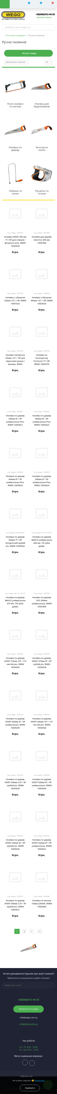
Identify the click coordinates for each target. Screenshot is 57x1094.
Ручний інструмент (16, 35)
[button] (45, 14)
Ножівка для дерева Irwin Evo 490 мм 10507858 (42, 239)
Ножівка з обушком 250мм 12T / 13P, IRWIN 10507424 (15, 300)
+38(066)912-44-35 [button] (28, 999)
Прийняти (30, 1088)
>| (39, 931)
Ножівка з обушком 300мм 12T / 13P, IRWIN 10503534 (42, 300)
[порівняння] (25, 204)
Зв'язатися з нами (28, 1009)
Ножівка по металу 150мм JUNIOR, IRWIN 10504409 (42, 903)
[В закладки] (25, 207)
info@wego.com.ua (28, 1024)
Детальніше (39, 1080)
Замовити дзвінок (44, 17)
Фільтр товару (29, 53)
